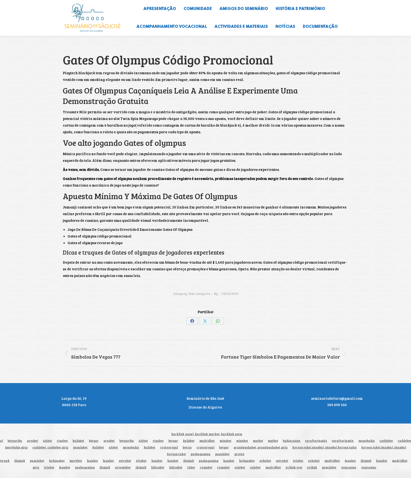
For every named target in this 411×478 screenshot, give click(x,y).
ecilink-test (294, 467)
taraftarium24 (316, 441)
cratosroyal (169, 447)
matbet (258, 441)
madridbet (207, 441)
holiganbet (57, 461)
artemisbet (123, 467)
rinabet (62, 441)
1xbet (191, 467)
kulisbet (78, 441)
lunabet (92, 461)
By (216, 293)
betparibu (15, 441)
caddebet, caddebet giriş (50, 447)
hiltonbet (157, 467)
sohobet (265, 461)
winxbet (225, 441)
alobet (47, 441)
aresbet (32, 441)
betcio (187, 447)
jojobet (298, 461)
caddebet (386, 441)
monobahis (366, 441)
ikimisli (19, 461)
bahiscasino (291, 441)
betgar (94, 441)
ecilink (312, 467)
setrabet (125, 461)
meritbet (75, 461)
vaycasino (348, 467)
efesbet (141, 461)
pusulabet (80, 447)
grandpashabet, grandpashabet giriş (261, 447)
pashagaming (200, 454)
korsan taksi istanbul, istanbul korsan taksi (324, 447)
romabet (206, 467)
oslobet (240, 467)
